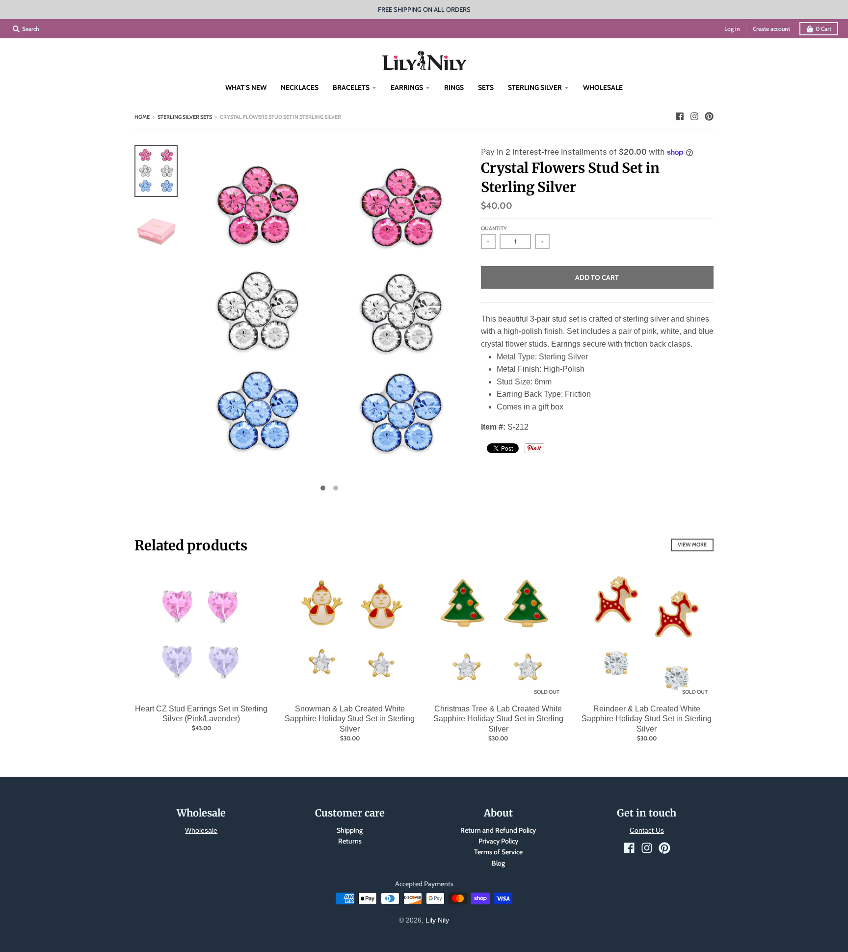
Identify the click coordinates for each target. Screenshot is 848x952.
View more (692, 544)
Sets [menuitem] (486, 87)
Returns (350, 841)
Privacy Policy (498, 841)
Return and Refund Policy (498, 830)
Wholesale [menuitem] (603, 87)
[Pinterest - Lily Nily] (709, 116)
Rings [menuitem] (454, 87)
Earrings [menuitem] (407, 87)
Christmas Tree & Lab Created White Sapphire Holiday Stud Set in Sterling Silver (498, 719)
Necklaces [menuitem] (299, 87)
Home (142, 116)
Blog (498, 863)
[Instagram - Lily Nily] (694, 116)
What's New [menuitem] (245, 87)
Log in (732, 28)
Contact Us (647, 830)
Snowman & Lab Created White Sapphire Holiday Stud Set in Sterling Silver (350, 719)
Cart (823, 28)
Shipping (350, 830)
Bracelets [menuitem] (351, 87)
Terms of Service (498, 851)
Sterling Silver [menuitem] (535, 87)
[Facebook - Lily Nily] (679, 116)
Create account (771, 28)
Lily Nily (437, 920)
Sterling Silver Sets (185, 116)
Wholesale (201, 830)
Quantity (494, 228)
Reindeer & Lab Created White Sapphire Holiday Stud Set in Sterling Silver (647, 719)
